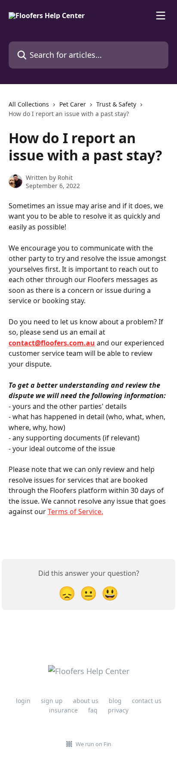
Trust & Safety (116, 104)
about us (85, 701)
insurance (63, 710)
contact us (147, 701)
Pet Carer (72, 104)
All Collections (29, 104)
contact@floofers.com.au (52, 343)
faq (93, 710)
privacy (118, 710)
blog (115, 701)
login (23, 701)
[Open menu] (160, 15)
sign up (52, 701)
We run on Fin (93, 744)
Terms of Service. (75, 511)
